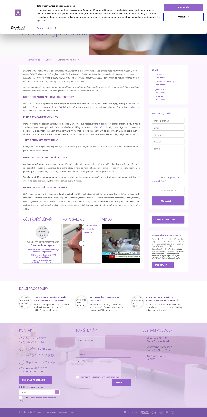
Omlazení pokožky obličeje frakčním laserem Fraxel (43, 261)
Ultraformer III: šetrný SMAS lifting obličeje (43, 256)
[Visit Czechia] (130, 412)
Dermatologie (33, 59)
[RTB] (178, 412)
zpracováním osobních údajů (106, 377)
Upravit (181, 17)
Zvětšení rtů (96, 127)
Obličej (49, 59)
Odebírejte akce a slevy (31, 387)
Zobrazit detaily (44, 28)
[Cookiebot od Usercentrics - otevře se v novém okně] (18, 28)
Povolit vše (183, 7)
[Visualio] (185, 412)
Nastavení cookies (67, 412)
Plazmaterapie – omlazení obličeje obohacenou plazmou (43, 250)
